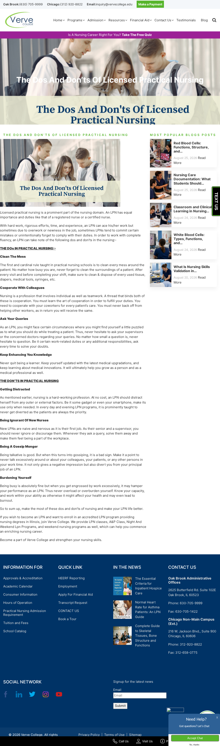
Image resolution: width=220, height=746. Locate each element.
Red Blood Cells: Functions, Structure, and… (191, 147)
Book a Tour (67, 619)
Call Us (123, 741)
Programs (74, 20)
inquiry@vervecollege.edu (114, 4)
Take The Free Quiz (137, 35)
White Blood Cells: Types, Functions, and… (189, 239)
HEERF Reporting (71, 578)
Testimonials (186, 20)
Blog (204, 20)
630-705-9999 (191, 603)
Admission (95, 20)
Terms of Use (114, 735)
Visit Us (147, 741)
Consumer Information (20, 594)
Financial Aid (139, 20)
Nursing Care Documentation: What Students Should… (192, 179)
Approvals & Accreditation (23, 578)
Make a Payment (150, 4)
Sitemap (135, 735)
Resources (116, 20)
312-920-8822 (191, 644)
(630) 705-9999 (31, 4)
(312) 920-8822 (71, 4)
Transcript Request (72, 603)
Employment (67, 586)
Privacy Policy (89, 735)
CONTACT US (68, 611)
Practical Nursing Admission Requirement (24, 613)
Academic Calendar (18, 586)
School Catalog (14, 631)
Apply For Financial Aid (75, 594)
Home (57, 20)
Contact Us (162, 20)
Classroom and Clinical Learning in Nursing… (193, 209)
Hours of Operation (17, 603)
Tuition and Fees (15, 623)
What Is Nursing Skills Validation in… (192, 269)
